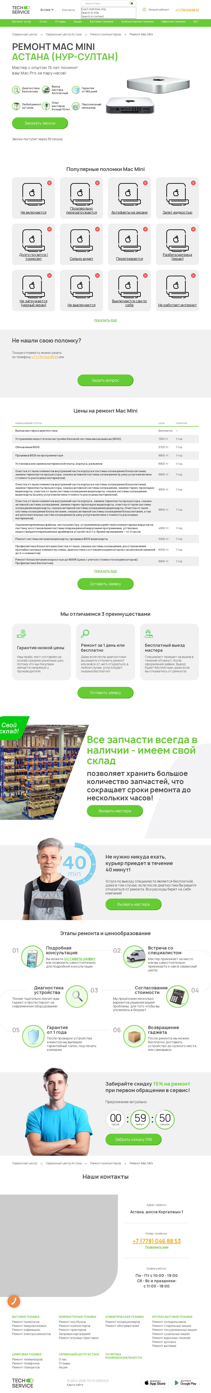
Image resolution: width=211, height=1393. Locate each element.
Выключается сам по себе (129, 303)
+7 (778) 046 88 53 (187, 10)
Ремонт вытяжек (164, 1346)
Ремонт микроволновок (29, 1326)
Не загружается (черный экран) (33, 303)
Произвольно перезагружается (81, 210)
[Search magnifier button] (131, 3)
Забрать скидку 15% (133, 1139)
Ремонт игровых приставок (79, 1338)
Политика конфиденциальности (124, 1355)
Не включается (33, 212)
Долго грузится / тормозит (33, 257)
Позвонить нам (156, 1247)
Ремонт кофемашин (26, 1330)
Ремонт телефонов (26, 1363)
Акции (78, 21)
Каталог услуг (21, 21)
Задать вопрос (105, 380)
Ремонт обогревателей (122, 1326)
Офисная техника (173, 21)
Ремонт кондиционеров (123, 1322)
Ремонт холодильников (169, 1322)
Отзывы (60, 21)
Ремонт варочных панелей (171, 1338)
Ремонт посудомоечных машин (174, 1330)
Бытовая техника (101, 21)
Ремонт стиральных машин (171, 1326)
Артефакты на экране (129, 212)
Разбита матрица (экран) (177, 257)
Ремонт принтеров (72, 1330)
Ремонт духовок (164, 1342)
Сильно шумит (81, 258)
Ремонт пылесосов (25, 1322)
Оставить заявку (105, 583)
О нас (43, 21)
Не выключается (81, 305)
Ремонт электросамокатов (31, 1334)
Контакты (68, 10)
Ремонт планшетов (26, 1367)
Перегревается (129, 258)
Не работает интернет (177, 305)
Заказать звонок (40, 123)
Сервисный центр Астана (64, 34)
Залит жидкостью (177, 212)
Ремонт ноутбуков (72, 1322)
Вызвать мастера (115, 810)
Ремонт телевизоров (27, 1359)
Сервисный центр (24, 34)
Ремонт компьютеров (105, 34)
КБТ (196, 21)
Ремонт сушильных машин (171, 1334)
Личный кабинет (158, 9)
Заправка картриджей (74, 1334)
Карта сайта (75, 1385)
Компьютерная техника (137, 21)
